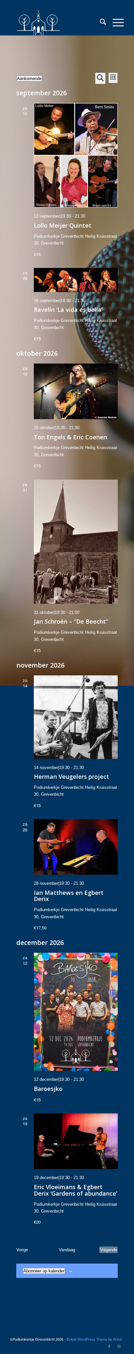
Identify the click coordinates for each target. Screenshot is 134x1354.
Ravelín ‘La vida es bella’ (68, 309)
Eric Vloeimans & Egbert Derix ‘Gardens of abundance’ (75, 1190)
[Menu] (115, 22)
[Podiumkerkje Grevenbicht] (55, 22)
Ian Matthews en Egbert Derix (68, 896)
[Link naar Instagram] (119, 1346)
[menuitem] (99, 22)
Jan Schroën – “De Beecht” (71, 621)
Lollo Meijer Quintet (62, 225)
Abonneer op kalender (43, 1270)
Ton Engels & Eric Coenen (70, 437)
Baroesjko (48, 1089)
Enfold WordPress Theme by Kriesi (94, 1339)
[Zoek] (99, 22)
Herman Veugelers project (71, 776)
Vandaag (67, 1249)
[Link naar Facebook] (109, 1346)
